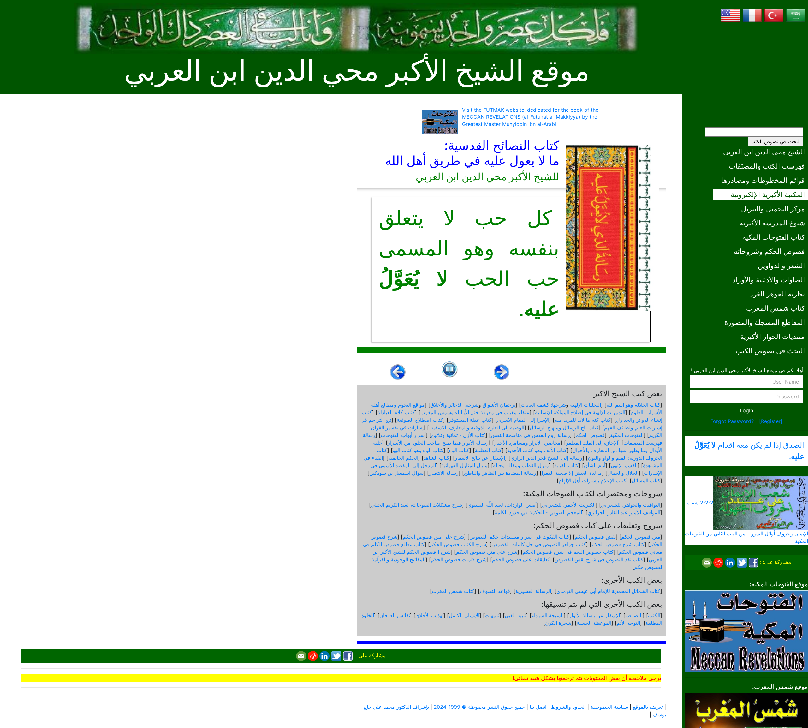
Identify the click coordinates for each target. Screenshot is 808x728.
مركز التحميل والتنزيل (773, 208)
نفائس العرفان (394, 615)
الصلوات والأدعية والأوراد (769, 279)
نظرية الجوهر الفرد (777, 293)
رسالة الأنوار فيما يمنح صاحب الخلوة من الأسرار (438, 442)
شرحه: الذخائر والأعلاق (454, 405)
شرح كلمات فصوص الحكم (459, 559)
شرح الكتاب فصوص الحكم (458, 544)
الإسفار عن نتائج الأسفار (480, 458)
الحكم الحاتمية (403, 458)
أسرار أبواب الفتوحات (403, 435)
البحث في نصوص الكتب (775, 141)
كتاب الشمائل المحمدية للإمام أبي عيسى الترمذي (608, 591)
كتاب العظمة (488, 450)
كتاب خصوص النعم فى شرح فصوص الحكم (568, 552)
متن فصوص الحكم (640, 537)
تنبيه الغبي (515, 615)
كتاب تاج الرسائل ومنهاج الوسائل (564, 427)
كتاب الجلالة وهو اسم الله (633, 405)
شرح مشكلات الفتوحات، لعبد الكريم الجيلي (416, 505)
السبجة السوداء (548, 615)
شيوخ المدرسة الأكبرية (772, 222)
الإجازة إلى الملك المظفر (592, 442)
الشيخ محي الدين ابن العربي (764, 151)
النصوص (634, 615)
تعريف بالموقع (648, 707)
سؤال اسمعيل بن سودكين (396, 473)
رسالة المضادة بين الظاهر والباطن (500, 473)
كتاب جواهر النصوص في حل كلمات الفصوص (538, 544)
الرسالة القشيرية (533, 591)
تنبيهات (492, 615)
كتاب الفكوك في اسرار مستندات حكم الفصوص (519, 537)
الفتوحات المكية (627, 435)
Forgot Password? (732, 421)
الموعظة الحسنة (594, 623)
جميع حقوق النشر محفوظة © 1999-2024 (479, 707)
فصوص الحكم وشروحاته (769, 251)
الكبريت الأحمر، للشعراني (569, 505)
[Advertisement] (746, 72)
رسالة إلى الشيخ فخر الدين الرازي (546, 458)
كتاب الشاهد (436, 458)
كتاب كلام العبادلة (396, 412)
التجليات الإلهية (585, 405)
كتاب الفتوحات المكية (773, 237)
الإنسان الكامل (464, 615)
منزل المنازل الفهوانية (464, 465)
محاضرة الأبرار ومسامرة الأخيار (527, 442)
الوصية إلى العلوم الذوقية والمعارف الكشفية (476, 427)
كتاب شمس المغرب (775, 308)
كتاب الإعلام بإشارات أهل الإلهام (592, 480)
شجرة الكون (558, 623)
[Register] (770, 421)
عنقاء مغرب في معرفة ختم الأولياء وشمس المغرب (475, 412)
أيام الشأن (594, 465)
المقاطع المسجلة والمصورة (764, 322)
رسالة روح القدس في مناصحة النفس (530, 435)
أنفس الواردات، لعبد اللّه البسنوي (502, 505)
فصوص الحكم (590, 435)
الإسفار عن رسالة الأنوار (594, 615)
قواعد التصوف (495, 591)
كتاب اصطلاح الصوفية (420, 420)
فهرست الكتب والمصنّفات (767, 166)
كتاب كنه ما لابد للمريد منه (583, 420)
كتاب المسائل (646, 480)
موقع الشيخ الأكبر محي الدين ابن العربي (357, 71)
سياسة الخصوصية (609, 707)
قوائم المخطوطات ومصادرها (763, 180)
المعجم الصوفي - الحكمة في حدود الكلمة (538, 512)
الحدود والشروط (568, 707)
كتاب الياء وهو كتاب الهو (418, 450)
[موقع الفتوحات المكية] (746, 631)
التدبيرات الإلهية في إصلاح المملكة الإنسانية (580, 412)
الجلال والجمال (623, 473)
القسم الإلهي (624, 465)
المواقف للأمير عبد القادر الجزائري (623, 512)
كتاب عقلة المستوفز (470, 420)
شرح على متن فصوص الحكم (433, 537)
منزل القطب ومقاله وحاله (521, 465)
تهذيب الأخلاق (429, 615)
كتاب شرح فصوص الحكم (618, 544)
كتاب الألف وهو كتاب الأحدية (537, 450)
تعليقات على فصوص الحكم (520, 559)
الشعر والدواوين (781, 265)
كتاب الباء (459, 450)
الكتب (654, 615)
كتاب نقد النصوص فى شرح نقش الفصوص (599, 559)
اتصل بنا (538, 707)
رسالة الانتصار (444, 473)
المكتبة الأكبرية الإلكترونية (768, 194)
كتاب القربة (566, 465)
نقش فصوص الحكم (595, 537)
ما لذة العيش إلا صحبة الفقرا (572, 473)
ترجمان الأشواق (499, 405)
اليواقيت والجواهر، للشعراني (630, 505)
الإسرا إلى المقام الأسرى (523, 420)
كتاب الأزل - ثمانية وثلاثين (458, 435)
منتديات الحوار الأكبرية (772, 336)
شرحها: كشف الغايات (543, 405)
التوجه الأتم (628, 623)
